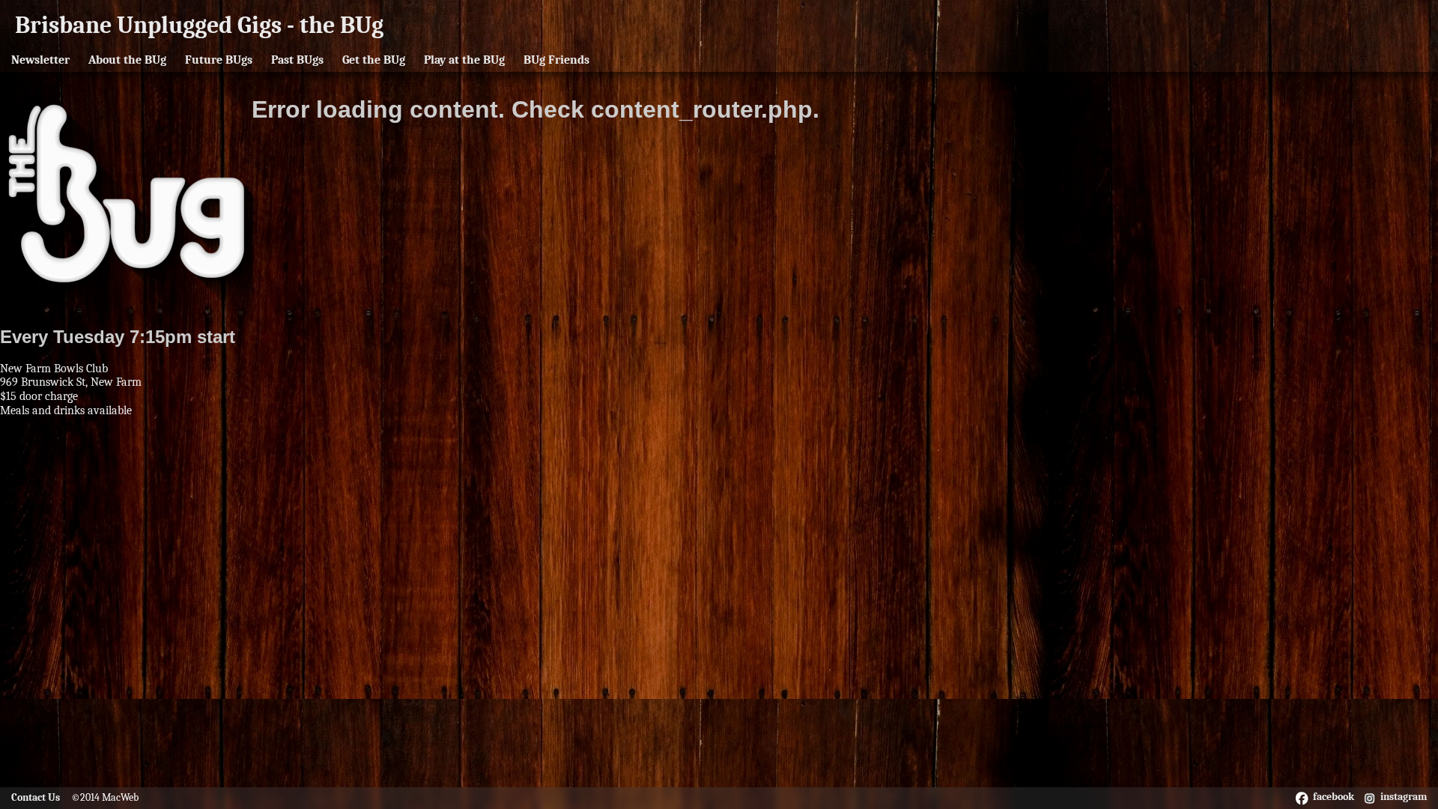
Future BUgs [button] (218, 60)
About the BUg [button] (127, 60)
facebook (1333, 797)
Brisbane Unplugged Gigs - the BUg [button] (199, 25)
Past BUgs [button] (297, 60)
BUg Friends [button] (556, 60)
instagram (1403, 797)
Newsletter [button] (40, 60)
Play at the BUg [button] (464, 60)
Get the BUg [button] (373, 60)
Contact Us (35, 797)
